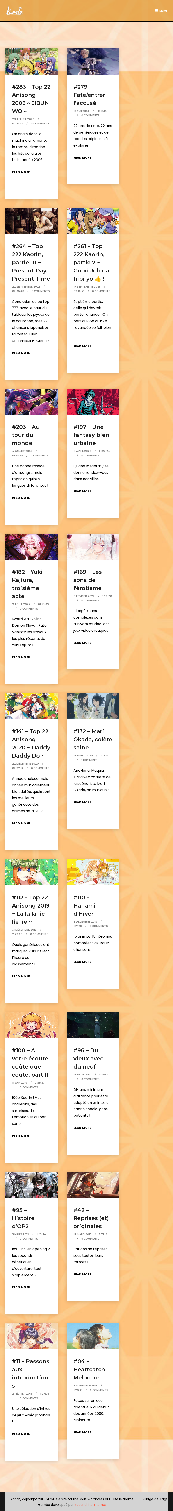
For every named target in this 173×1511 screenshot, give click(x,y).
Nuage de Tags (155, 1499)
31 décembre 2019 (24, 929)
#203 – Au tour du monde (26, 435)
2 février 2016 (22, 1393)
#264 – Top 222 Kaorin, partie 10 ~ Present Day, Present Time (31, 262)
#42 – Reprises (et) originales (91, 1218)
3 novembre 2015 (86, 1385)
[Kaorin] (14, 10)
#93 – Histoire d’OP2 (23, 1218)
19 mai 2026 (82, 111)
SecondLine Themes (91, 1504)
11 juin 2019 (19, 1082)
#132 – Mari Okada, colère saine (92, 739)
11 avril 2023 (82, 451)
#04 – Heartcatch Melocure (89, 1369)
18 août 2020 (83, 755)
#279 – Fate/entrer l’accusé (89, 95)
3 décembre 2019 (85, 921)
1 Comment (89, 760)
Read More (21, 172)
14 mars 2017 (82, 1234)
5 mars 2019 (20, 1234)
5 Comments (41, 291)
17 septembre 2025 (87, 286)
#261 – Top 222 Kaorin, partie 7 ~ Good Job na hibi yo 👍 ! (91, 262)
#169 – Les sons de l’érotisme (87, 580)
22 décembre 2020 (25, 763)
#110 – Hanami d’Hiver (84, 905)
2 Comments (40, 455)
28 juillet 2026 (23, 119)
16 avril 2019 (82, 1074)
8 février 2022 (84, 596)
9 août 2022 (21, 604)
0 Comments (40, 123)
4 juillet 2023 (22, 451)
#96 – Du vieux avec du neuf (88, 1058)
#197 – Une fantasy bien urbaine (91, 435)
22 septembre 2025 (26, 286)
